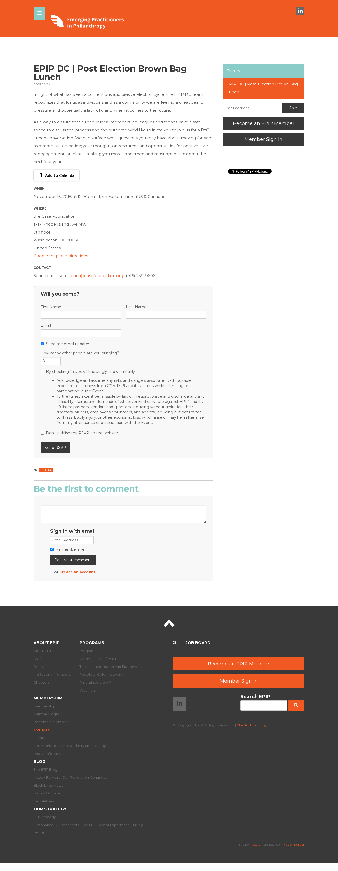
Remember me (69, 549)
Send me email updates (68, 343)
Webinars (87, 690)
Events (233, 70)
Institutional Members (52, 674)
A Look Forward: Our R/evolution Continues (70, 777)
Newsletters (44, 801)
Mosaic (255, 844)
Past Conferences (49, 753)
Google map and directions (61, 255)
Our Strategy (50, 808)
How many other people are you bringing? (80, 353)
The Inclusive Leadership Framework (110, 666)
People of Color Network (101, 674)
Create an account (77, 572)
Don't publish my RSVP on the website (82, 433)
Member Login (46, 714)
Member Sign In (264, 139)
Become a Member (51, 722)
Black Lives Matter (49, 785)
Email (46, 325)
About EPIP (47, 642)
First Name (51, 306)
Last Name (136, 306)
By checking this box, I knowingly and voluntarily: (125, 397)
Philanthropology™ (95, 682)
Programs (91, 642)
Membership (48, 698)
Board (39, 666)
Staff (37, 658)
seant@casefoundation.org (96, 275)
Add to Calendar (60, 175)
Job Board (198, 642)
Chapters (41, 682)
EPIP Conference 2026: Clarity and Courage (70, 746)
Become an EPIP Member (263, 123)
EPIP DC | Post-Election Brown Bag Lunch (262, 88)
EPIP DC (46, 470)
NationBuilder (293, 844)
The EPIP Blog (45, 769)
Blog (39, 761)
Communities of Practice (100, 658)
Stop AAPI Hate (47, 793)
